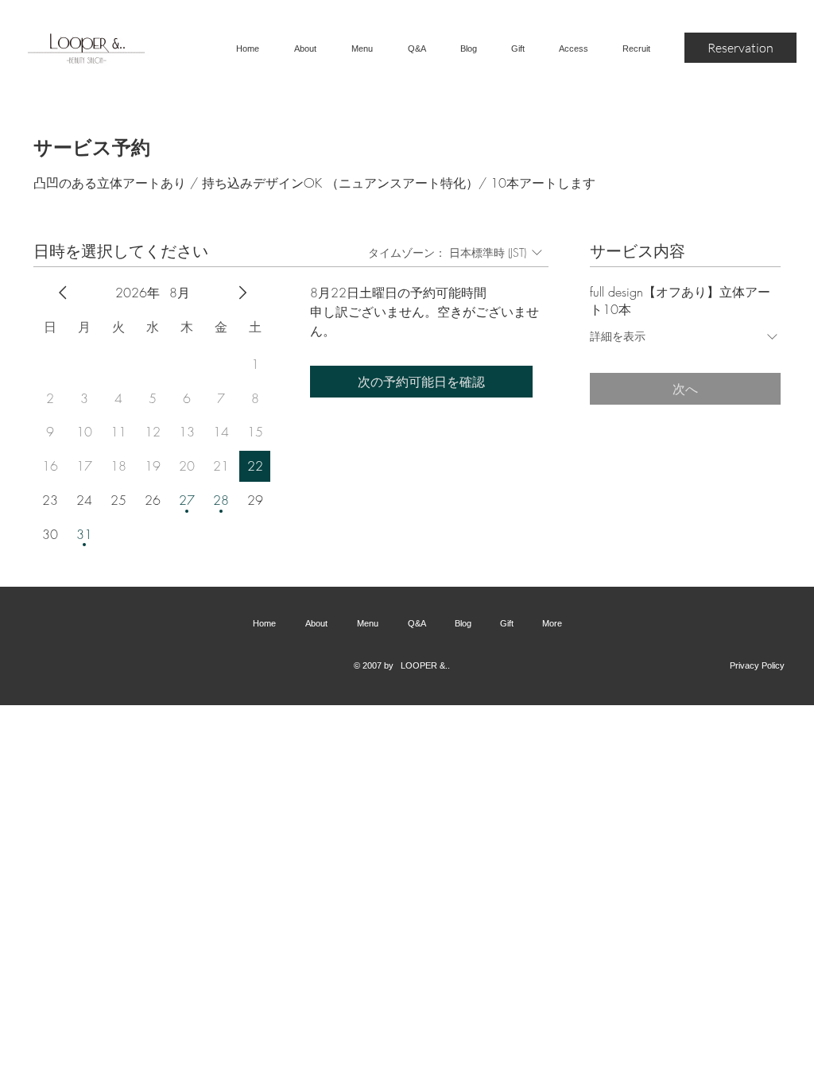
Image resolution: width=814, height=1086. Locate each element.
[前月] (62, 292)
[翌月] (242, 292)
